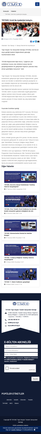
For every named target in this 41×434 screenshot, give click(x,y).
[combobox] (21, 354)
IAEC (11, 403)
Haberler (13, 11)
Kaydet (35, 379)
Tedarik (30, 400)
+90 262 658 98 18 (13, 319)
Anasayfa (6, 11)
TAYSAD (4, 403)
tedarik (16, 400)
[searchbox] (21, 354)
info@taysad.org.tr (13, 322)
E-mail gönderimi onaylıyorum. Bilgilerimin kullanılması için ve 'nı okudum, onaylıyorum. (21, 359)
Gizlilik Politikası (28, 359)
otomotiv (9, 400)
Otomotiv (23, 400)
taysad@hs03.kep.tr (14, 325)
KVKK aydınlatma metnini (14, 359)
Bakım (17, 403)
